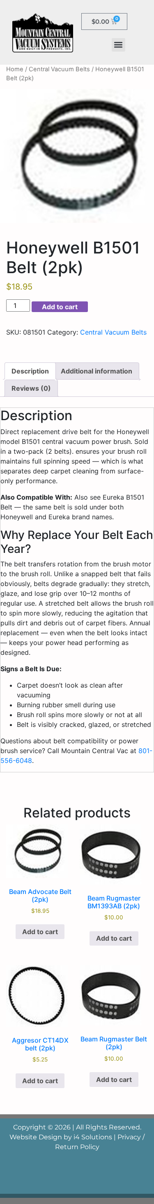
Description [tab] (30, 371)
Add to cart (60, 307)
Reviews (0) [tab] (31, 388)
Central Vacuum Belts (59, 69)
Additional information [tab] (96, 371)
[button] (118, 45)
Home (14, 69)
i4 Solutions (93, 1137)
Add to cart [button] (40, 932)
